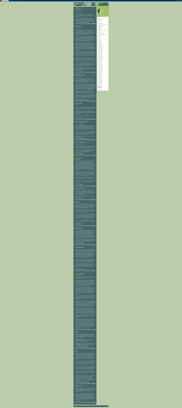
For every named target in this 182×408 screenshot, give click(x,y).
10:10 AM (88, 383)
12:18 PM (88, 23)
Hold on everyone (80, 70)
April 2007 (100, 41)
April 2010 (100, 60)
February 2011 (100, 70)
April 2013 (100, 75)
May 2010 (100, 61)
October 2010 (100, 67)
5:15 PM (88, 270)
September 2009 (101, 56)
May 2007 (100, 42)
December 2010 (101, 68)
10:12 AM (88, 348)
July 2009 (100, 54)
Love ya (79, 117)
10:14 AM (88, 329)
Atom (100, 89)
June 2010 (100, 62)
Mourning (100, 29)
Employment (100, 32)
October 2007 (100, 47)
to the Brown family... (81, 184)
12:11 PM (88, 139)
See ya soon (87, 22)
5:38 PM (88, 244)
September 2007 (101, 46)
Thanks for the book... (102, 33)
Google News (100, 19)
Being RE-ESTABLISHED (102, 34)
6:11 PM (88, 199)
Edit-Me (100, 20)
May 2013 (100, 76)
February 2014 (100, 82)
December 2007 (101, 49)
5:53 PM (88, 225)
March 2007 (100, 40)
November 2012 (101, 74)
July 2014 (100, 83)
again (78, 400)
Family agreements (80, 153)
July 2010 (100, 63)
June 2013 (100, 77)
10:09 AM (88, 402)
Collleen (79, 22)
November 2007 (101, 48)
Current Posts (100, 84)
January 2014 (100, 81)
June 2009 (100, 53)
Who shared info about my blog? (82, 138)
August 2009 (100, 55)
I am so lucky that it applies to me (82, 346)
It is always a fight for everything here (83, 99)
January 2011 (100, 69)
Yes (80, 400)
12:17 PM (88, 72)
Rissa (81, 117)
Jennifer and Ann (82, 22)
